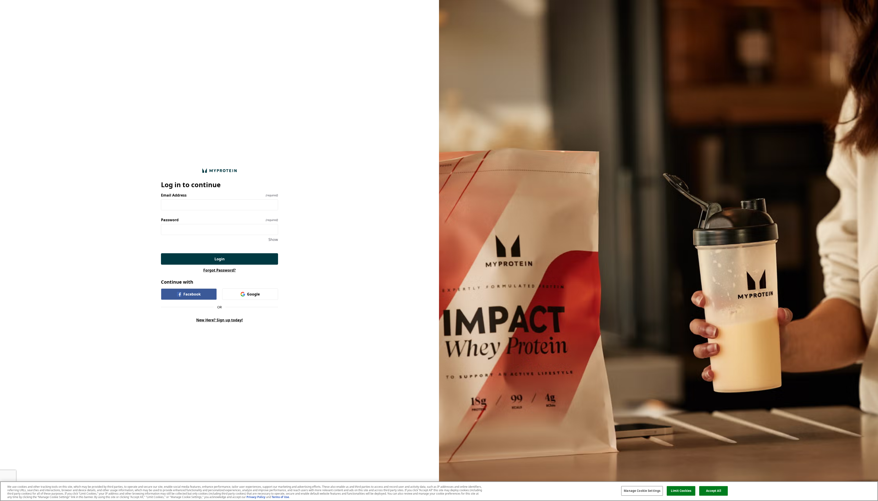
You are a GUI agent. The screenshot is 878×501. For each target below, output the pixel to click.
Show (273, 239)
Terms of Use (280, 497)
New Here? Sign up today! (219, 319)
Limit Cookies (681, 491)
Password (219, 220)
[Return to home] (219, 170)
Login (219, 258)
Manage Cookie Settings (642, 491)
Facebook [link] (192, 294)
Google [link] (253, 294)
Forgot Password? (219, 270)
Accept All (713, 491)
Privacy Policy (255, 497)
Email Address (219, 195)
